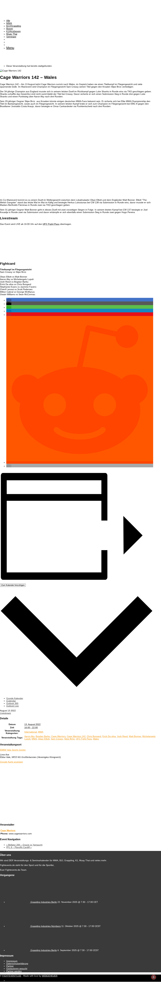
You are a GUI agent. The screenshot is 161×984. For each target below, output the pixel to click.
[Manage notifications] (153, 977)
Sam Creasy (57, 739)
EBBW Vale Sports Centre (13, 750)
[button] (8, 300)
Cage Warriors (58, 736)
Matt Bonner (135, 736)
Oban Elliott (44, 739)
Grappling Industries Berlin (44, 902)
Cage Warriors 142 (76, 736)
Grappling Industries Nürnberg (46, 926)
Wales (96, 739)
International (30, 732)
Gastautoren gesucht (16, 968)
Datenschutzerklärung (17, 963)
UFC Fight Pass (84, 739)
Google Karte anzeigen (11, 762)
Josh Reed (122, 736)
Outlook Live (12, 706)
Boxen (9, 28)
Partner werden (14, 971)
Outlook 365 (12, 703)
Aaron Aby (29, 736)
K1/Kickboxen (13, 31)
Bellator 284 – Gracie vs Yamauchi (24, 845)
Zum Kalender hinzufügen (13, 585)
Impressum (11, 961)
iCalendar (11, 701)
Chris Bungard (94, 736)
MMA (9, 23)
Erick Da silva (109, 736)
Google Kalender (14, 698)
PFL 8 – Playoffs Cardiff (19, 847)
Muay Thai (11, 34)
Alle (8, 20)
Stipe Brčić (69, 739)
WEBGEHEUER (49, 976)
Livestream (5, 713)
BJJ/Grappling (13, 26)
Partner (10, 966)
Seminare (11, 36)
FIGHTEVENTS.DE (11, 976)
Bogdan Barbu (43, 736)
